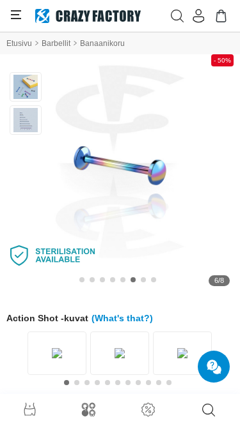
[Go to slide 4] (112, 279)
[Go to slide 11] (169, 382)
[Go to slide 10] (158, 382)
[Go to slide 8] (153, 279)
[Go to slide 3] (102, 279)
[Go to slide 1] (81, 279)
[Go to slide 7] (143, 279)
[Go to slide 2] (92, 279)
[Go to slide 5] (122, 279)
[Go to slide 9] (148, 382)
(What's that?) (122, 318)
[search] (208, 410)
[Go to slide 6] (133, 279)
